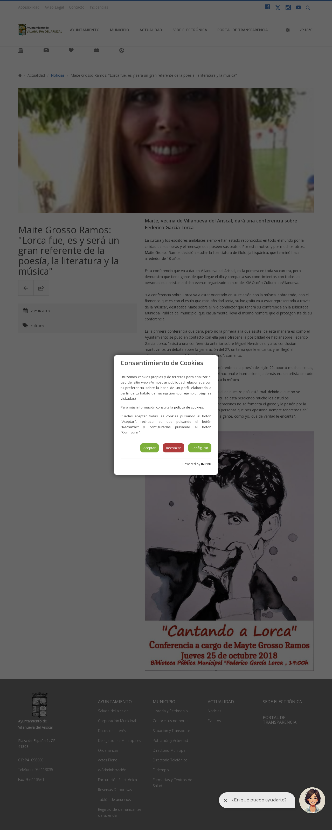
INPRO (206, 464)
